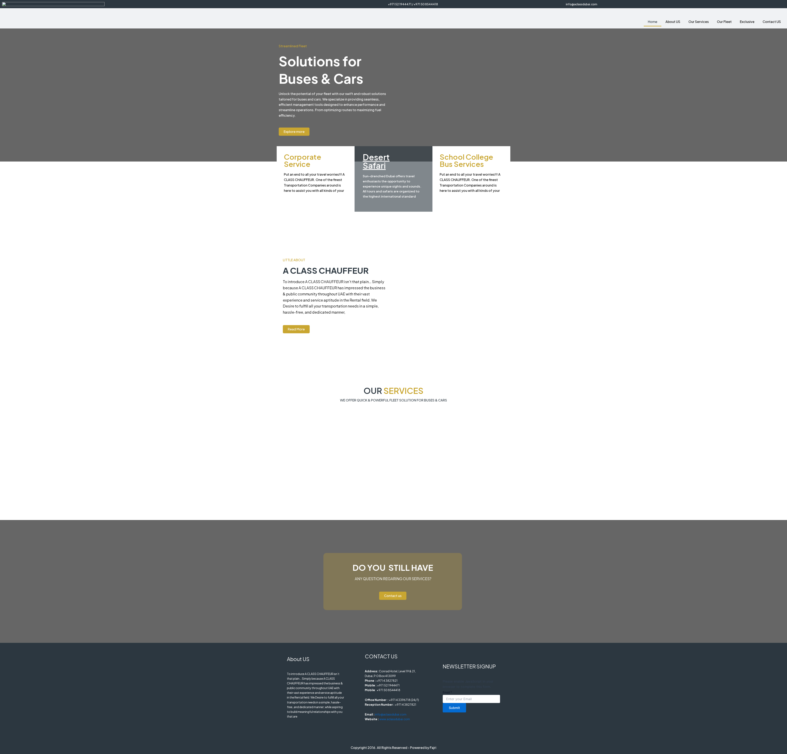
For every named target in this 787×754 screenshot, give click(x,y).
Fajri (433, 747)
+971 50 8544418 (425, 4)
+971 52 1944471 (400, 4)
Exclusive (747, 21)
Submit (454, 708)
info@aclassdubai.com (581, 4)
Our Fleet (724, 21)
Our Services (698, 21)
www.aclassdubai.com (394, 719)
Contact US (772, 21)
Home (652, 21)
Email (447, 692)
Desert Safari (376, 161)
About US (672, 21)
